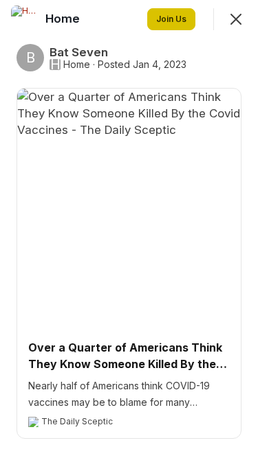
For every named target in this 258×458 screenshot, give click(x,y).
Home (76, 64)
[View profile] (25, 19)
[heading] (64, 18)
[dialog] (129, 229)
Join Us (171, 19)
